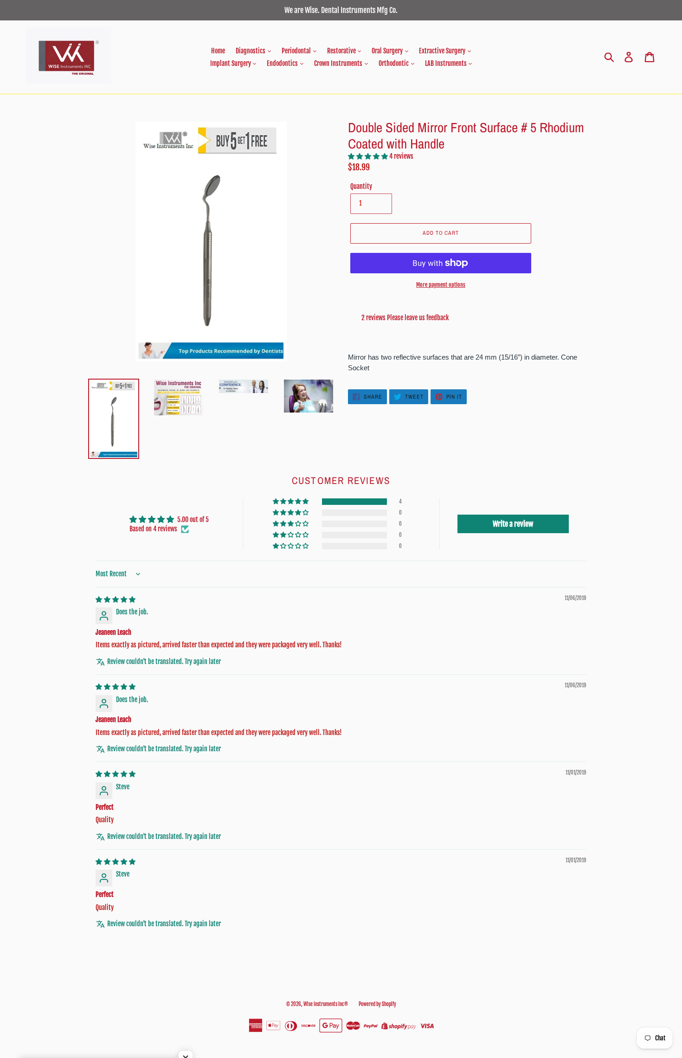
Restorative (342, 51)
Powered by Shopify (377, 1004)
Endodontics (283, 63)
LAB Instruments (446, 63)
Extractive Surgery (443, 51)
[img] (115, 599)
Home (218, 51)
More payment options (440, 284)
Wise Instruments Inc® (325, 1004)
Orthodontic (394, 63)
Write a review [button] (513, 524)
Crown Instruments (339, 63)
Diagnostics (251, 51)
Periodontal (297, 51)
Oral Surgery (388, 51)
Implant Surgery (231, 63)
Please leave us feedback (418, 318)
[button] (368, 156)
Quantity (361, 186)
